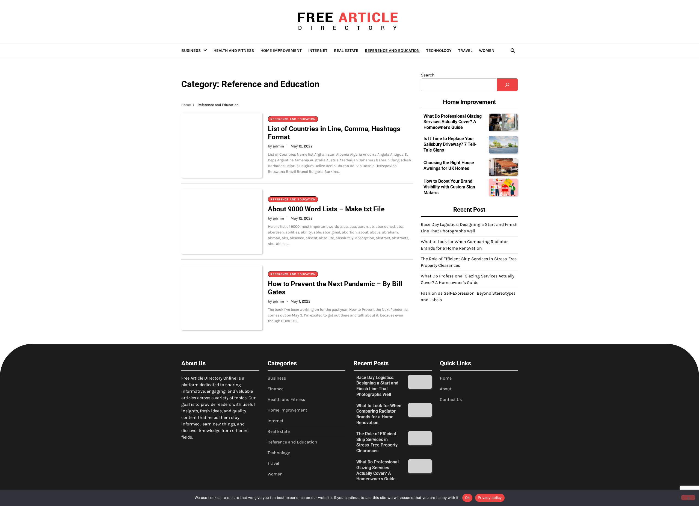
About (446, 388)
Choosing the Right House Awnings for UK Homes (448, 165)
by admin (276, 146)
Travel (465, 50)
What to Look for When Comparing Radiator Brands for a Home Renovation (378, 414)
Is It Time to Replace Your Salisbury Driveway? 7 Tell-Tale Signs (449, 144)
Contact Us (451, 399)
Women (486, 50)
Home (446, 378)
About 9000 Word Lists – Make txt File (326, 209)
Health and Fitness (234, 50)
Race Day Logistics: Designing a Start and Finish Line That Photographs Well (377, 386)
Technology (439, 50)
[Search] (513, 50)
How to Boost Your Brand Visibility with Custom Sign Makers (449, 187)
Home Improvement (281, 50)
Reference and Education (392, 50)
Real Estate (346, 50)
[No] (688, 497)
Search (428, 75)
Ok (467, 497)
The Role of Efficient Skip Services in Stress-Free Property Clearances (377, 442)
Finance (275, 388)
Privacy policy (490, 497)
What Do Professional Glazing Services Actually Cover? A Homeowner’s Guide (452, 122)
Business (191, 50)
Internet (317, 50)
